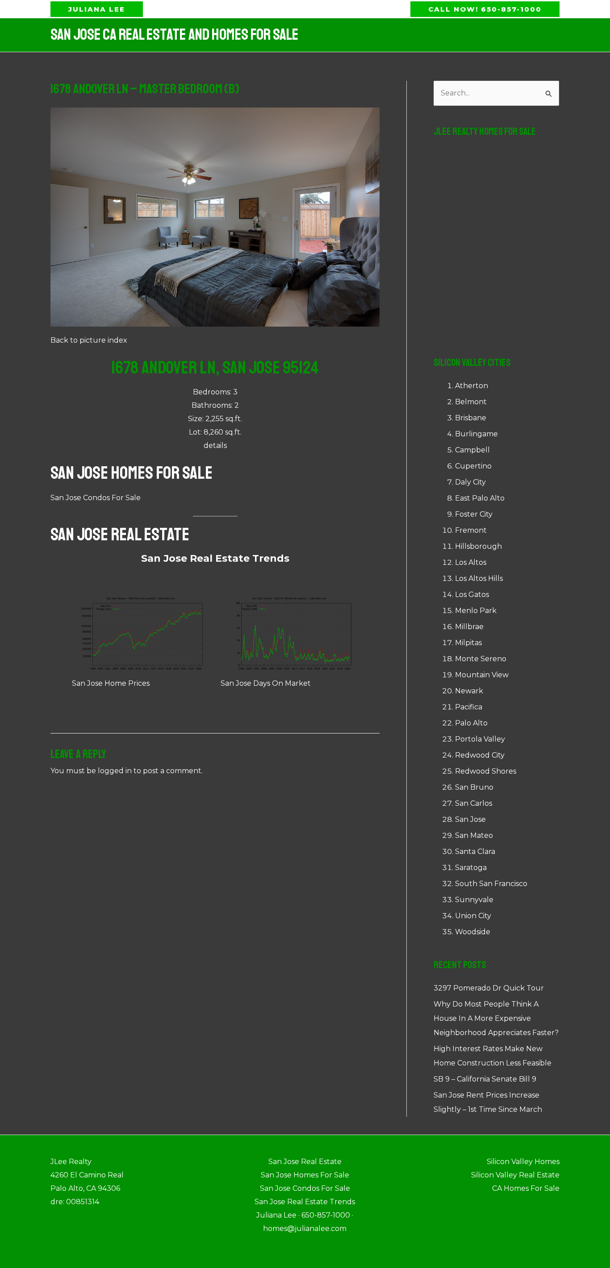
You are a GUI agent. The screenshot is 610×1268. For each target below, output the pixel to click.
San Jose (470, 819)
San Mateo (474, 835)
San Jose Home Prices (111, 683)
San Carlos (473, 803)
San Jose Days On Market (266, 683)
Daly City (470, 482)
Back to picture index (88, 340)
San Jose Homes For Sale (131, 473)
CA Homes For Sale (526, 1188)
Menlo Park (476, 610)
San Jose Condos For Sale (95, 497)
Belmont (471, 402)
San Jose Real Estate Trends (215, 558)
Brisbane (470, 418)
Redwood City (480, 755)
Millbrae (469, 626)
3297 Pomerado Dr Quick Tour (489, 988)
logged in (115, 771)
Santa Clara (475, 851)
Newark (469, 691)
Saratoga (471, 867)
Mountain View (482, 675)
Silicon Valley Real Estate (515, 1175)
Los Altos (470, 562)
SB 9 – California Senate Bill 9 (485, 1079)
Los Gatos (472, 594)
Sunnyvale (474, 899)
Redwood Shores (485, 771)
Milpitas (468, 642)
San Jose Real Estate (119, 534)
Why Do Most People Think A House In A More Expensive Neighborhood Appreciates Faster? (496, 1018)
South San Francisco (491, 883)
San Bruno (474, 787)
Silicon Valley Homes (523, 1161)
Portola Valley (480, 739)
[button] (96, 9)
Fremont (471, 530)
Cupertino (473, 466)
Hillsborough (478, 546)
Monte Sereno (480, 659)
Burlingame (476, 434)
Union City (473, 916)
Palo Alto (471, 723)
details (215, 445)
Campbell (472, 450)
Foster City (474, 514)
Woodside (472, 932)
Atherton (471, 385)
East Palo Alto (480, 498)
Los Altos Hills (479, 578)
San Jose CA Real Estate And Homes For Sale (174, 35)
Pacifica (468, 707)
